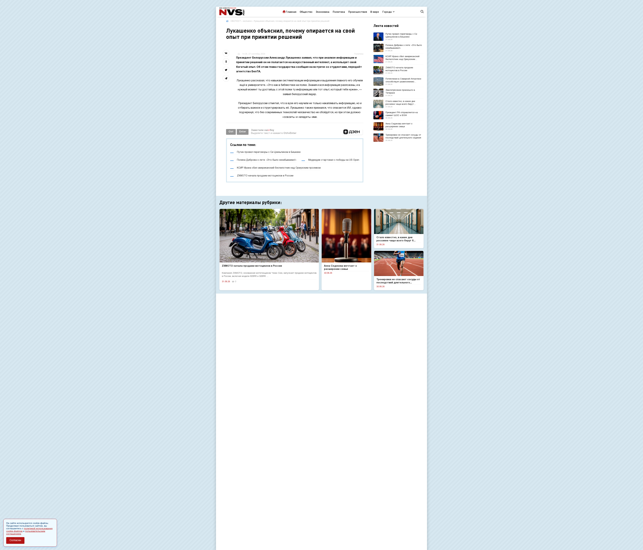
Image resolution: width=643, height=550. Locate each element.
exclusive (247, 21)
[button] (352, 132)
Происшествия (357, 11)
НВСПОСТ (236, 21)
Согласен (15, 540)
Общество (306, 11)
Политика (339, 11)
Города (387, 11)
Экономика (322, 11)
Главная (291, 11)
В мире (374, 11)
